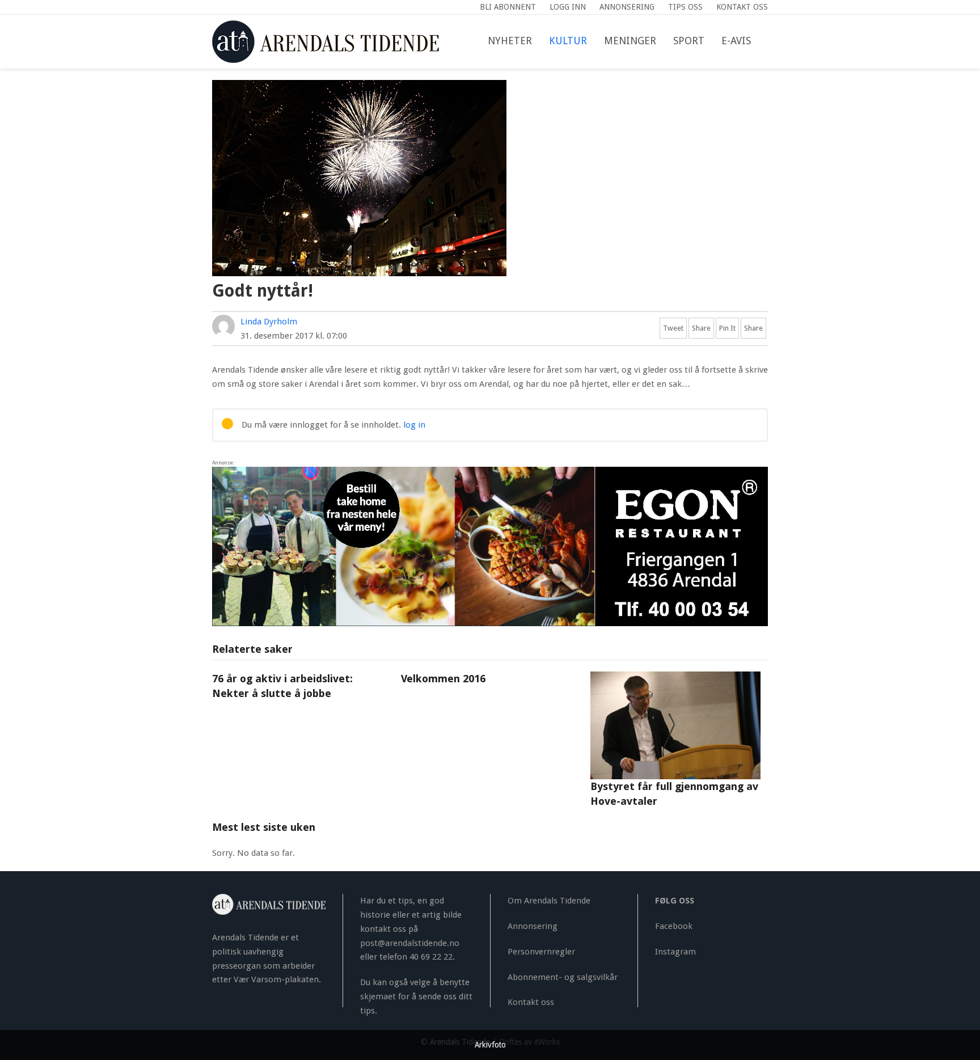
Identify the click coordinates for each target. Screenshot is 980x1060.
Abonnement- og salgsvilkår (563, 977)
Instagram (675, 952)
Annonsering (532, 926)
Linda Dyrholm (268, 321)
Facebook (673, 926)
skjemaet (378, 996)
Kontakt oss (531, 1002)
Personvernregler (541, 952)
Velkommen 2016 (443, 679)
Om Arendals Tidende (549, 901)
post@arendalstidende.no (409, 943)
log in (414, 425)
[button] (767, 41)
